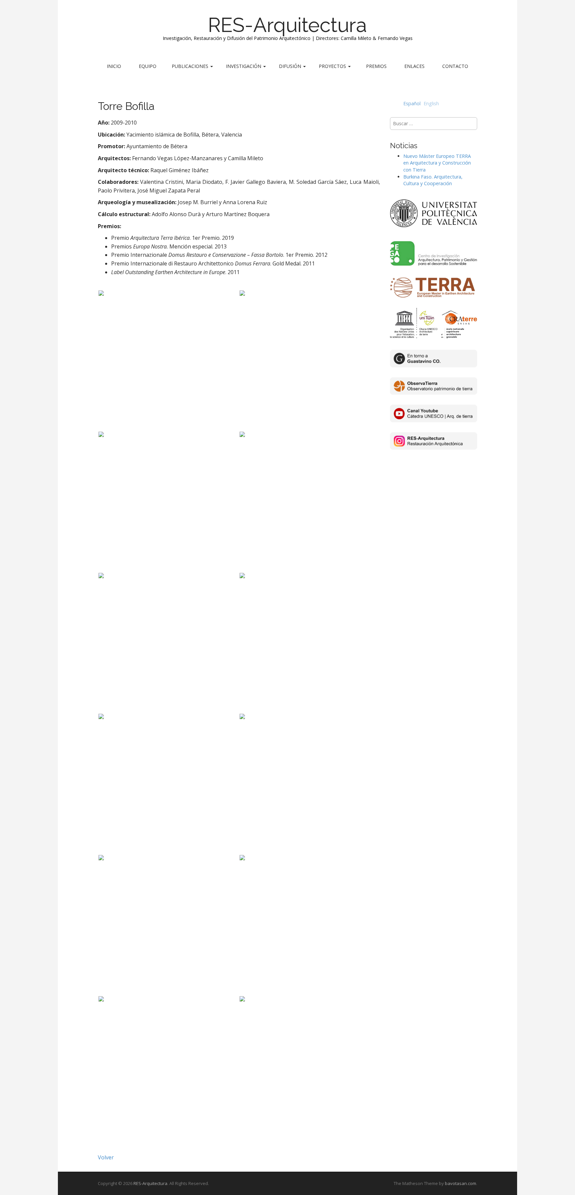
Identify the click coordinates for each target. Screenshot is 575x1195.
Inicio (114, 66)
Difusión (290, 66)
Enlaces (414, 66)
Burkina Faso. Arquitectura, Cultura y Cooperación (433, 180)
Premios (376, 66)
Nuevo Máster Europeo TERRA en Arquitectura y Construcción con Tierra (437, 163)
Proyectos (333, 66)
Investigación (244, 66)
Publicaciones (191, 66)
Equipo (147, 66)
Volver (106, 1157)
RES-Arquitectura (287, 25)
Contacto (455, 66)
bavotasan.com (460, 1183)
